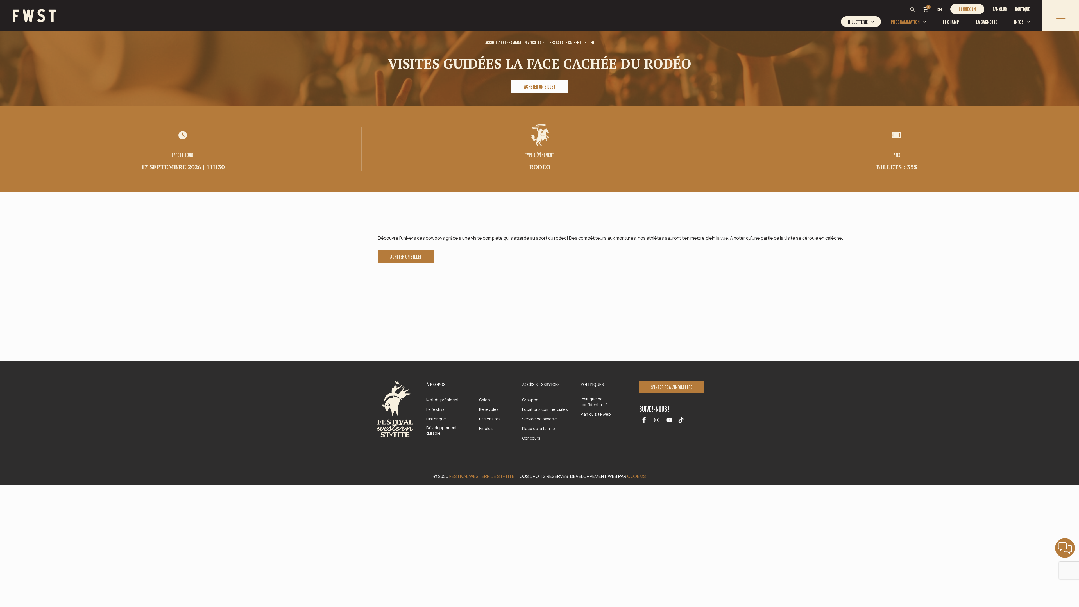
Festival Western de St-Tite (481, 476)
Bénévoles (489, 409)
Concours (531, 438)
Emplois (486, 428)
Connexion (967, 9)
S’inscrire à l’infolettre (671, 386)
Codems (636, 476)
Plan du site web (596, 414)
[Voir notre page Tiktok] (681, 420)
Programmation (905, 21)
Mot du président (442, 399)
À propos (435, 384)
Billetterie (858, 21)
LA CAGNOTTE (986, 21)
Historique (436, 419)
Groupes (530, 399)
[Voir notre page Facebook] (644, 420)
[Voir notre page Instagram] (657, 420)
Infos (1019, 21)
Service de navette (539, 419)
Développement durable (441, 430)
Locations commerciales (545, 409)
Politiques (592, 384)
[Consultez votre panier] (925, 9)
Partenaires (490, 419)
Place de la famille (538, 428)
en (939, 9)
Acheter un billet (539, 86)
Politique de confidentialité (594, 401)
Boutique (1022, 9)
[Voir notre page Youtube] (669, 420)
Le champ (951, 21)
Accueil (491, 42)
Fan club (1000, 9)
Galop (484, 399)
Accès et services (541, 384)
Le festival (435, 409)
